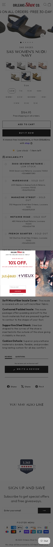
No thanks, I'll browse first (17, 294)
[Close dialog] (52, 252)
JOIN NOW (18, 291)
